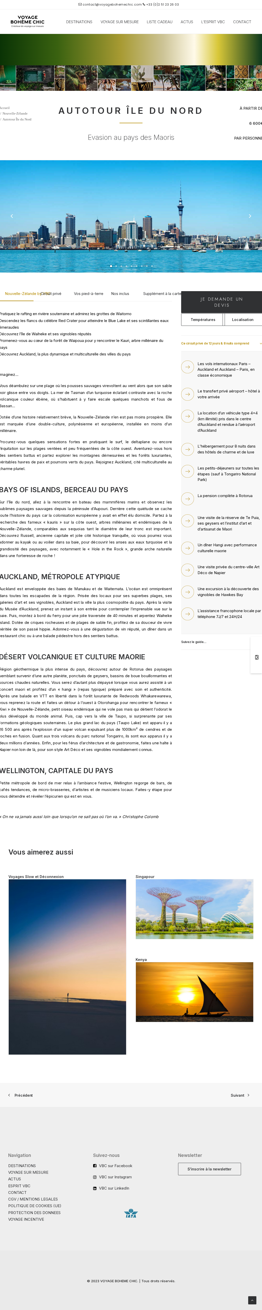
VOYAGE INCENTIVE (26, 1219)
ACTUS (187, 21)
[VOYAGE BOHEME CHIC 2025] (27, 21)
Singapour (145, 876)
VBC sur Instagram (115, 1177)
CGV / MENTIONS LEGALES (33, 1199)
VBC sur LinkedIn (114, 1188)
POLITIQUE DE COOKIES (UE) (34, 1205)
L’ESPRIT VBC (213, 21)
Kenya (141, 959)
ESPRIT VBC (19, 1185)
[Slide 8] (146, 266)
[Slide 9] (152, 266)
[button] (67, 967)
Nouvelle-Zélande (15, 113)
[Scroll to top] (252, 1299)
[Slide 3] (121, 266)
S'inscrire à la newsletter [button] (210, 1169)
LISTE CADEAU (159, 21)
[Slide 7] (141, 266)
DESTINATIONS (79, 21)
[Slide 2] (116, 266)
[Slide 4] (126, 266)
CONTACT (242, 21)
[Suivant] (249, 216)
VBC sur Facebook (115, 1165)
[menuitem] (79, 21)
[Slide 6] (136, 266)
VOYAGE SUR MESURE (120, 21)
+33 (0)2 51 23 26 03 (162, 4)
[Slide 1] (111, 266)
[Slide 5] (131, 266)
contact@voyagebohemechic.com (112, 4)
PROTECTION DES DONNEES (34, 1212)
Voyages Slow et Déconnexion (36, 876)
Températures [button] (203, 319)
